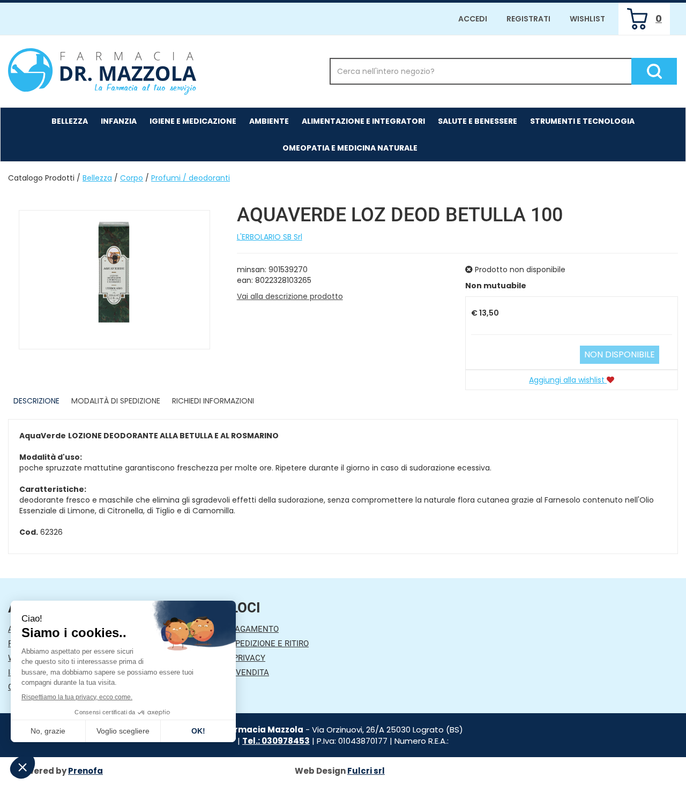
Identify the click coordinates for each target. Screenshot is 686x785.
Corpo (131, 178)
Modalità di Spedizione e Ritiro (244, 643)
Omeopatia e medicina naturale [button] (349, 148)
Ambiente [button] (269, 121)
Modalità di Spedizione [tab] (115, 400)
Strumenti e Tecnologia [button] (582, 121)
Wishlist (587, 18)
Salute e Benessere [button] (477, 121)
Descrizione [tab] (36, 400)
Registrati (528, 18)
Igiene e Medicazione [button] (193, 121)
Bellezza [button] (69, 121)
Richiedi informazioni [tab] (213, 400)
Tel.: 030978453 (276, 740)
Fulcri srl (366, 770)
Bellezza (97, 178)
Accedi (472, 18)
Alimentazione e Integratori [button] (363, 121)
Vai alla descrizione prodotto (290, 296)
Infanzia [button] (119, 121)
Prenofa (85, 770)
